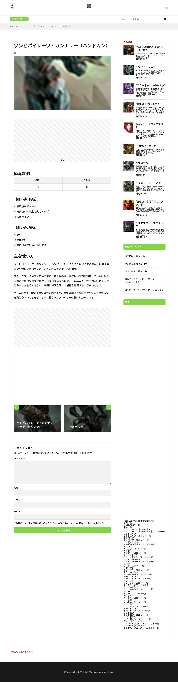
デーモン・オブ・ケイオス (136, 585)
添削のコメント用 (131, 525)
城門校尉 (129, 256)
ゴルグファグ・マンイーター (138, 279)
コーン (126, 563)
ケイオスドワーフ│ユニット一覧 (139, 561)
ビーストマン (129, 608)
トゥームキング (130, 587)
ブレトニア (128, 613)
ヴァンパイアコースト (133, 625)
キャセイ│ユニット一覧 (134, 553)
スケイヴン (128, 568)
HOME (15, 26)
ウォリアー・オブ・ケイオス (136, 529)
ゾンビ (128, 264)
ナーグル (127, 596)
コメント (19, 458)
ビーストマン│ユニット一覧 (136, 610)
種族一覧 (127, 527)
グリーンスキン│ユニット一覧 (138, 557)
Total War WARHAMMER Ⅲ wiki (138, 521)
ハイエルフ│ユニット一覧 (136, 606)
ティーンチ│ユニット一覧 (135, 583)
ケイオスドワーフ (131, 559)
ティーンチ (128, 581)
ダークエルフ (129, 576)
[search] (165, 19)
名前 (16, 488)
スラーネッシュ (130, 572)
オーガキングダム (131, 542)
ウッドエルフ (129, 533)
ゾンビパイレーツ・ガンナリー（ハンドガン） (52, 26)
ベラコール (130, 271)
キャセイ (127, 551)
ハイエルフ (128, 604)
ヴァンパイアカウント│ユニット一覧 (141, 623)
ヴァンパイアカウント (133, 621)
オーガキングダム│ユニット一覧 (139, 544)
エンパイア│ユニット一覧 (136, 540)
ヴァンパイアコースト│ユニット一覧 (141, 628)
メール (17, 500)
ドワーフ (127, 591)
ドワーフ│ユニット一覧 (134, 593)
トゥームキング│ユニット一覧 (138, 589)
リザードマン (129, 617)
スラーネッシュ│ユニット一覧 (138, 574)
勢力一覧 (127, 523)
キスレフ (127, 546)
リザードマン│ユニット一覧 (137, 619)
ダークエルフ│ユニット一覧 (137, 578)
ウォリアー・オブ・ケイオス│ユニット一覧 (144, 531)
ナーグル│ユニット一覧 (134, 598)
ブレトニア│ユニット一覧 (136, 615)
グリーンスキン (130, 555)
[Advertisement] (62, 138)
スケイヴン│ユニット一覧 (136, 570)
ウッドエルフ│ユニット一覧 (137, 536)
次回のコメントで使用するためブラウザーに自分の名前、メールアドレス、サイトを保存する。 (61, 523)
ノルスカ (127, 600)
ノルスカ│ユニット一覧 (134, 602)
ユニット (25, 26)
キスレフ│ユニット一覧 (134, 548)
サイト (17, 511)
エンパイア (128, 538)
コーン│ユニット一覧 (133, 566)
